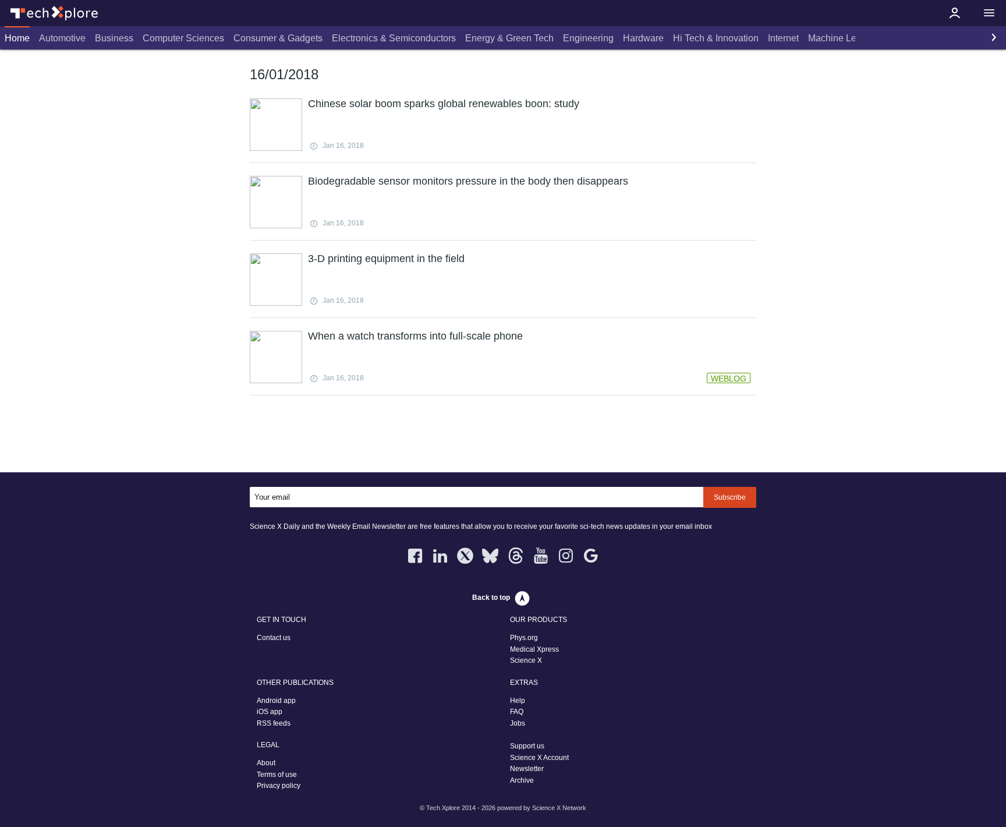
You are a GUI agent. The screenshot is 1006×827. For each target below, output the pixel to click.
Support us (527, 746)
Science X (526, 660)
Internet (783, 38)
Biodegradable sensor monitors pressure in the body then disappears (468, 181)
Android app (276, 701)
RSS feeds (274, 723)
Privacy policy (278, 786)
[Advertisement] (503, 436)
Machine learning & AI (855, 38)
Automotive (62, 38)
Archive (522, 780)
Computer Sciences (183, 38)
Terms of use (277, 775)
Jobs (517, 723)
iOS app (269, 712)
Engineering (588, 38)
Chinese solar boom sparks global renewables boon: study (443, 103)
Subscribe (730, 497)
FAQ (516, 712)
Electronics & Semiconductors (394, 38)
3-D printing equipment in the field (386, 258)
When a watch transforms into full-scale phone (415, 336)
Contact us (274, 638)
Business (114, 38)
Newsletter (527, 769)
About (266, 763)
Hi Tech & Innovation (716, 38)
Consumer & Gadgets (278, 38)
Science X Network (559, 807)
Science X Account (539, 758)
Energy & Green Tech (509, 38)
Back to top (491, 597)
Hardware (643, 38)
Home (17, 38)
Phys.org (524, 638)
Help (517, 701)
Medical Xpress (534, 649)
